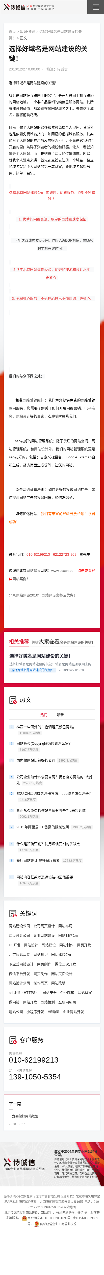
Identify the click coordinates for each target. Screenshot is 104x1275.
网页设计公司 (19, 935)
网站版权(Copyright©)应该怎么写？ (44, 746)
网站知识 (41, 955)
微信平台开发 (19, 974)
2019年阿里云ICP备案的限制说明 (53, 827)
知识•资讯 (27, 31)
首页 (12, 31)
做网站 (14, 1002)
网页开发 (84, 945)
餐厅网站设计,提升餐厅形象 (49, 860)
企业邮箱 (67, 993)
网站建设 (37, 83)
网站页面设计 (61, 974)
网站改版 (58, 983)
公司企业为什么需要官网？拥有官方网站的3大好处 (54, 780)
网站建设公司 (19, 926)
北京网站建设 (19, 955)
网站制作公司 (69, 935)
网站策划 (48, 1002)
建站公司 (16, 1012)
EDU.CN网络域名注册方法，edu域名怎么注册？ (54, 797)
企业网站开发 (73, 1012)
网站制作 (66, 945)
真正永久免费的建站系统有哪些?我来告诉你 (51, 813)
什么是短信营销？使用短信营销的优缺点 (48, 847)
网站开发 (30, 1002)
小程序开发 (35, 1012)
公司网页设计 (44, 926)
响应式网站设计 (21, 964)
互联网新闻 (67, 1002)
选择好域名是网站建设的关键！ (70, 642)
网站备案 (85, 993)
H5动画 (53, 1012)
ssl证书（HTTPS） (24, 993)
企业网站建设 (44, 935)
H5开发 (14, 945)
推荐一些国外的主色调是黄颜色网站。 (46, 730)
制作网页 (41, 983)
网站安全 (49, 993)
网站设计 (31, 945)
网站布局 (65, 926)
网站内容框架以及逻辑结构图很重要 (44, 880)
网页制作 (44, 964)
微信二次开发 (65, 964)
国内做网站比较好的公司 (46, 760)
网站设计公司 (19, 983)
